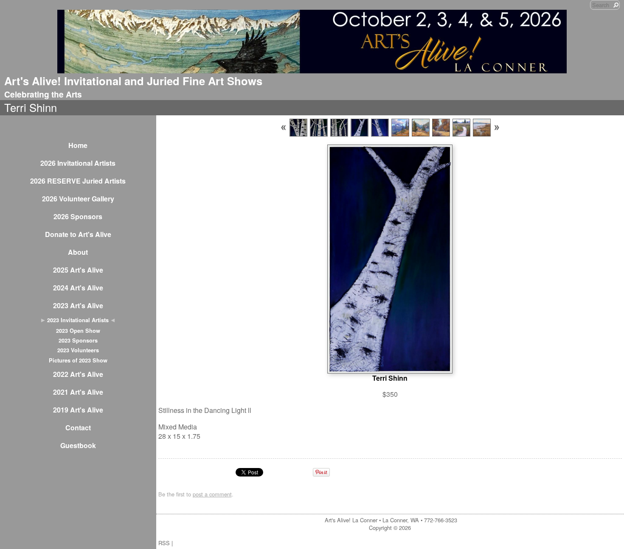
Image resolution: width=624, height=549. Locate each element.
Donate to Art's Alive (78, 234)
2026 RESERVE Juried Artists (78, 181)
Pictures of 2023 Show (78, 360)
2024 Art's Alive (78, 288)
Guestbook (78, 445)
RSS (164, 543)
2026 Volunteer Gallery (78, 198)
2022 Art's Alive (78, 374)
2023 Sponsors (78, 340)
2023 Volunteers (78, 350)
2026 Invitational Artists (77, 163)
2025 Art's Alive (78, 270)
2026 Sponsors (77, 216)
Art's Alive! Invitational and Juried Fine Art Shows (133, 81)
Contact (78, 427)
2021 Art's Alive (78, 392)
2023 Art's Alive (78, 305)
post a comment (212, 494)
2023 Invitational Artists (78, 320)
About (78, 252)
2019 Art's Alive (78, 410)
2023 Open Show (78, 330)
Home (77, 145)
